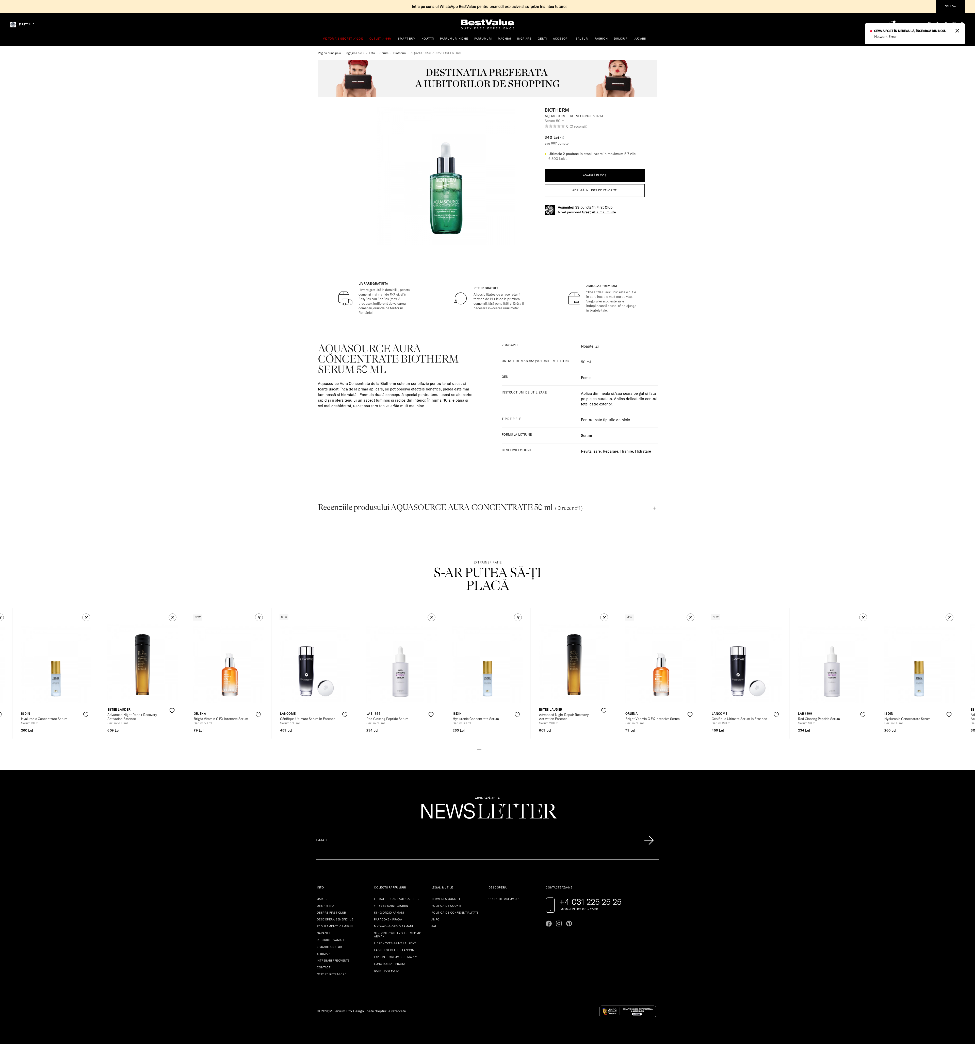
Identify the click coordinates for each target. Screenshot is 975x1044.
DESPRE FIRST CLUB (331, 912)
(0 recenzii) (578, 126)
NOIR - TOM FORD (386, 970)
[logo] (487, 24)
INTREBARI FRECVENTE (333, 960)
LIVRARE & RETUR (329, 947)
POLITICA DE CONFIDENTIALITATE (455, 912)
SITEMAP (323, 953)
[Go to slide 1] (479, 748)
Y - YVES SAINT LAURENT (392, 906)
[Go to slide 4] (492, 748)
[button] (86, 617)
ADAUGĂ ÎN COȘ (594, 175)
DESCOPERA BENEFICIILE (335, 919)
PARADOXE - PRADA (388, 919)
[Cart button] (962, 24)
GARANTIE (324, 933)
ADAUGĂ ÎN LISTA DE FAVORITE (594, 190)
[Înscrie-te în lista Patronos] (649, 840)
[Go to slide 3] (487, 748)
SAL (434, 926)
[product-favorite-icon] (86, 715)
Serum (384, 53)
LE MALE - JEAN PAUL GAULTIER (396, 899)
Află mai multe (604, 212)
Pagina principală (329, 53)
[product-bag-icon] (86, 727)
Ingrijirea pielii (355, 53)
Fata (372, 53)
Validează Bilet (909, 24)
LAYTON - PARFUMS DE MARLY (395, 957)
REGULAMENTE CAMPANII (335, 926)
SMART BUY (406, 38)
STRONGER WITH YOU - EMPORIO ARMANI (397, 934)
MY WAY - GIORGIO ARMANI (393, 926)
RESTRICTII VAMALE (331, 940)
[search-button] (929, 24)
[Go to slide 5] (496, 748)
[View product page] (56, 664)
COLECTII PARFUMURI (504, 899)
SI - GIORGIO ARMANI (389, 912)
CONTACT (323, 967)
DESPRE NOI (325, 906)
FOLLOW (950, 6)
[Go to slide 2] (483, 748)
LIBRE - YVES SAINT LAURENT (395, 943)
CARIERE (323, 899)
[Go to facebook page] (549, 923)
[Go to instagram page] (559, 923)
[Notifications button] (937, 24)
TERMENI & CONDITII (446, 899)
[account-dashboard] (946, 24)
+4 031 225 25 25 (590, 901)
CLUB (26, 24)
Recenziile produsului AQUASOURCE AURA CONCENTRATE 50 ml (450, 507)
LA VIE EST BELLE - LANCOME (395, 950)
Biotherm (399, 53)
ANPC (435, 919)
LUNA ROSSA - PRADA (389, 964)
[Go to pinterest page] (569, 923)
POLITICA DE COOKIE (446, 906)
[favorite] (954, 24)
